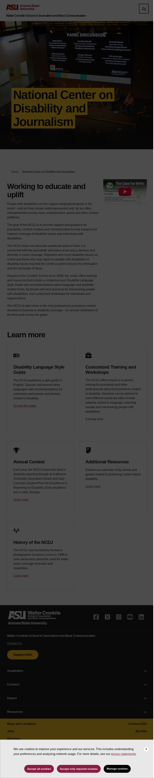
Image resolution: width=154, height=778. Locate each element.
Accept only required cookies (79, 768)
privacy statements (123, 754)
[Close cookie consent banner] (146, 749)
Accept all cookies (39, 768)
